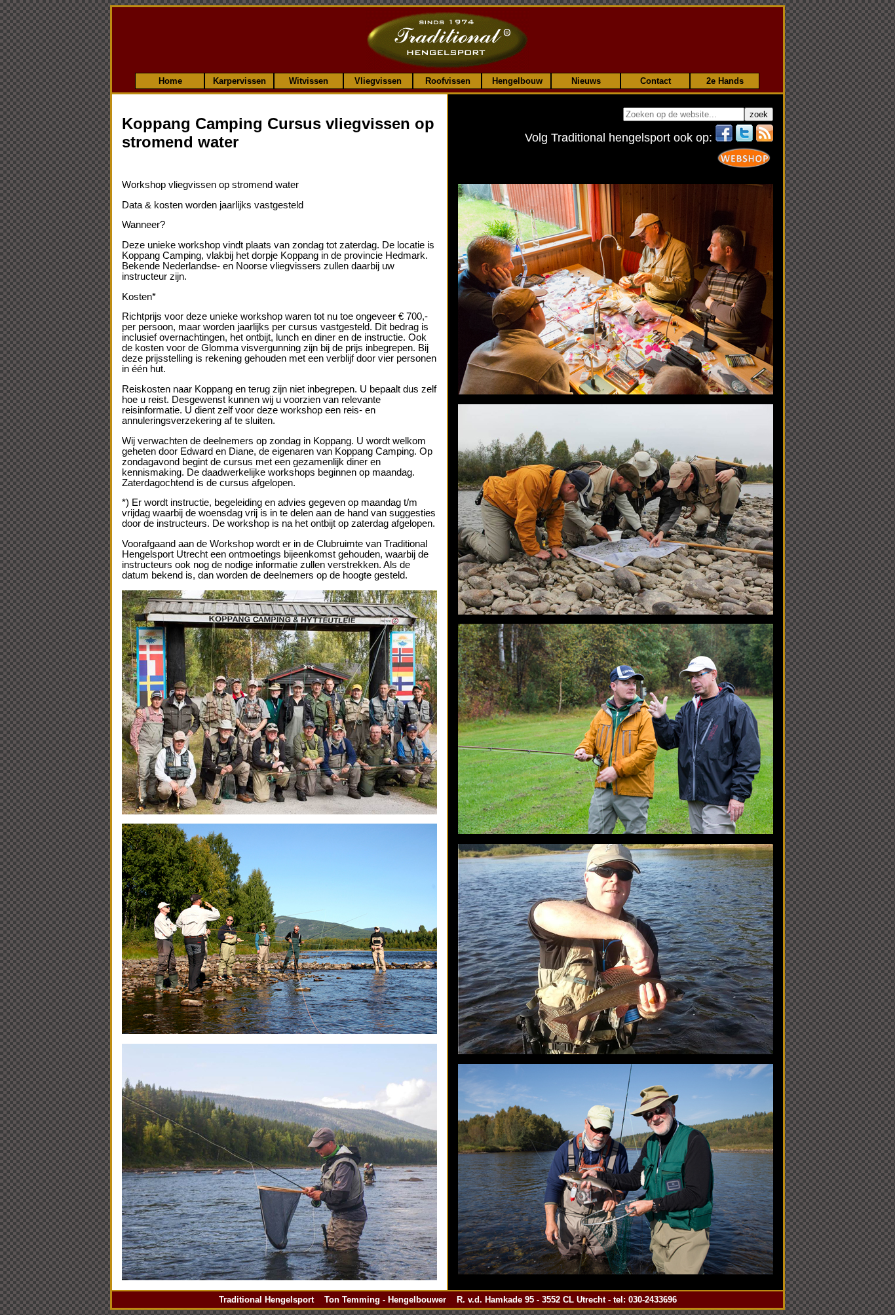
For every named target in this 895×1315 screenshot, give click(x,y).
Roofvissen (447, 80)
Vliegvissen (378, 80)
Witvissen (308, 80)
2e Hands (725, 80)
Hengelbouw (517, 80)
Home (170, 80)
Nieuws (586, 80)
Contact (655, 80)
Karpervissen (239, 80)
